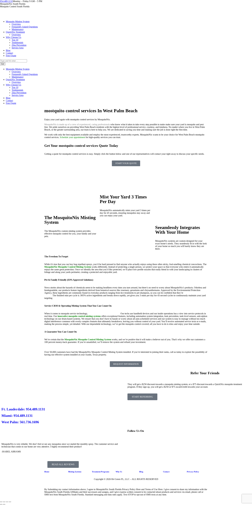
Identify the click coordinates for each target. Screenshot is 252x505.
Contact (166, 472)
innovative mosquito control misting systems (79, 316)
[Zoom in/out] (10, 501)
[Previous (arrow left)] (1, 504)
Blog (141, 472)
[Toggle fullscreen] (7, 501)
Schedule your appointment (72, 137)
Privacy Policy (193, 472)
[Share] (4, 501)
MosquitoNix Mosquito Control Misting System (87, 339)
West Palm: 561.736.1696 (20, 422)
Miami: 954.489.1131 (17, 416)
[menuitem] (17, 21)
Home (46, 472)
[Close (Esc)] (1, 501)
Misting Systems (74, 472)
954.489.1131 (6, 1)
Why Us (119, 472)
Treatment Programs (100, 472)
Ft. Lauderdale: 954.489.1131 (23, 409)
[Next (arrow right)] (4, 504)
